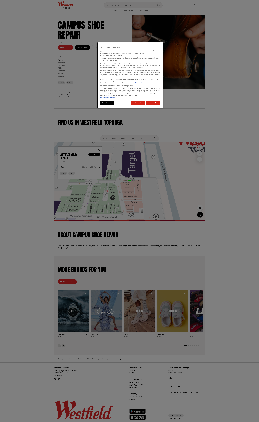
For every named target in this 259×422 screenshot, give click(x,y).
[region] (130, 75)
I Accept (153, 103)
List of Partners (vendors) (107, 97)
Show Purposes (107, 103)
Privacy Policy (139, 83)
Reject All (138, 103)
